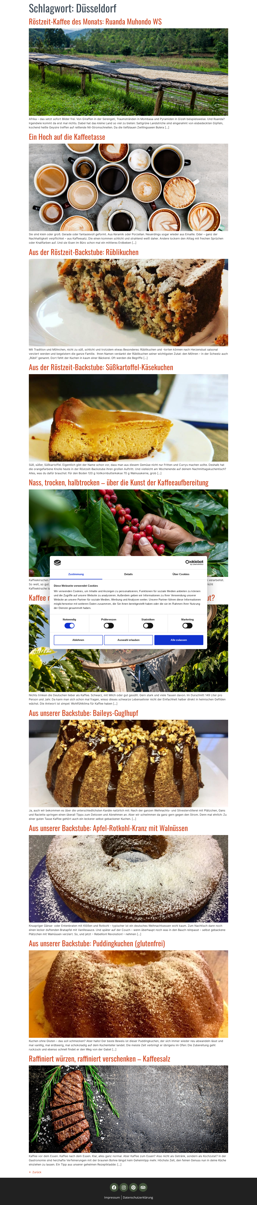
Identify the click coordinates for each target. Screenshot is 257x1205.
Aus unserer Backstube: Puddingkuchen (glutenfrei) (97, 943)
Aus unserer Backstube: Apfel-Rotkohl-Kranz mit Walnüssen (108, 827)
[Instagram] (123, 1187)
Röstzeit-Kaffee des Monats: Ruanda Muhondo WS (95, 21)
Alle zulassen (179, 639)
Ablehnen (78, 639)
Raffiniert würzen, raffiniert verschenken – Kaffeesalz (99, 1058)
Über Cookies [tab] (181, 574)
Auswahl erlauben (128, 639)
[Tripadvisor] (143, 1187)
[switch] (109, 625)
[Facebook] (114, 1187)
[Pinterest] (133, 1187)
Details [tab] (128, 574)
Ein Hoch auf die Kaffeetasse (67, 136)
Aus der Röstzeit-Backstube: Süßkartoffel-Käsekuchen (101, 366)
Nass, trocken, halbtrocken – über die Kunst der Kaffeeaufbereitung (118, 482)
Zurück (35, 1172)
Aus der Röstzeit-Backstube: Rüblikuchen (83, 251)
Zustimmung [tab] (76, 574)
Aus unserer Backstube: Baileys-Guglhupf (83, 712)
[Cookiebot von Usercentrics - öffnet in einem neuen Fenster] (188, 562)
